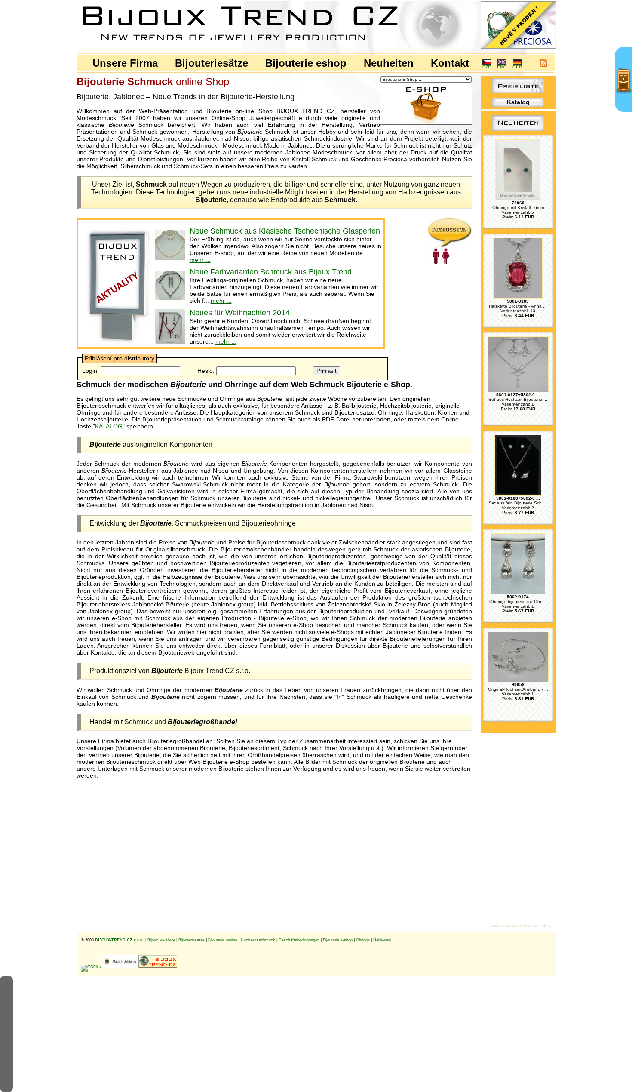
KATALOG (109, 426)
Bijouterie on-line (222, 940)
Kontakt (450, 63)
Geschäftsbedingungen (299, 940)
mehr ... (200, 259)
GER (517, 67)
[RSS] (543, 65)
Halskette (381, 940)
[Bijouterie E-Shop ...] (426, 122)
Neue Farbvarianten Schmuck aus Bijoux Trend (271, 272)
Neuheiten (389, 63)
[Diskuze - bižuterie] (450, 261)
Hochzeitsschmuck (258, 940)
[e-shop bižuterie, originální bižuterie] (158, 967)
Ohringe (363, 940)
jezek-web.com (526, 925)
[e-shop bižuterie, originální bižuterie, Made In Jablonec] (120, 967)
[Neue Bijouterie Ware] (518, 130)
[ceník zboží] (518, 91)
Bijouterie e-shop (338, 940)
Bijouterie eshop (306, 63)
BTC (547, 925)
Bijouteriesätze (211, 63)
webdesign (500, 925)
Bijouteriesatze (191, 940)
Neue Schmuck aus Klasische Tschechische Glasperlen (285, 231)
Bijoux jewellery (161, 940)
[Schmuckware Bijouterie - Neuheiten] (118, 344)
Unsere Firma (125, 63)
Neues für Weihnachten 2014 (240, 312)
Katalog (518, 101)
